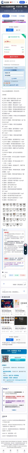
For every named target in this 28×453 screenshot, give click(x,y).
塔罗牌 (15, 11)
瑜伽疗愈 (8, 326)
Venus (6, 272)
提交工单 (8, 72)
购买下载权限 (14, 56)
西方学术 (18, 326)
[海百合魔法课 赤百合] (7, 321)
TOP (25, 253)
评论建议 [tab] (23, 16)
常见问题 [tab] (14, 16)
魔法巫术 (23, 326)
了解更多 (14, 410)
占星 (13, 11)
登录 (23, 2)
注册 (19, 30)
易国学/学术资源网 (13, 446)
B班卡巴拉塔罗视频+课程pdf (20, 311)
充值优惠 (5, 377)
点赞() (23, 275)
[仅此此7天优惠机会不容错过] (14, 21)
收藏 (17, 275)
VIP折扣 (15, 45)
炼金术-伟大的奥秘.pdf (20, 328)
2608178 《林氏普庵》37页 (9, 433)
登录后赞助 (8, 371)
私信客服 (8, 75)
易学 (8, 309)
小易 (5, 276)
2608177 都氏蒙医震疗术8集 (9, 436)
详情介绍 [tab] (6, 16)
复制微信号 (17, 360)
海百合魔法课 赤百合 (7, 328)
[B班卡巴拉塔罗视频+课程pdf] (20, 303)
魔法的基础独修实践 (6, 311)
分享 (12, 275)
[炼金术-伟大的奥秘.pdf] (20, 321)
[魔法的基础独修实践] (7, 303)
